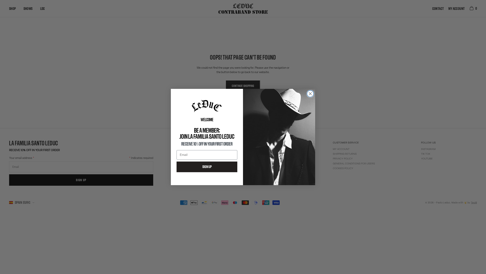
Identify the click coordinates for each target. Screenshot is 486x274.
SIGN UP (207, 167)
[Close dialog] (310, 93)
